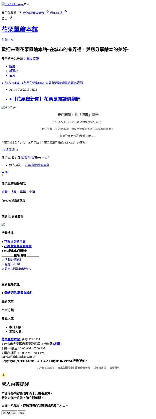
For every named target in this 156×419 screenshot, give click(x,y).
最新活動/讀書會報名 (18, 292)
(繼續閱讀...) (10, 149)
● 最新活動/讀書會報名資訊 (64, 83)
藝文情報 (33, 58)
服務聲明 (114, 367)
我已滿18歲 (9, 413)
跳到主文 (8, 40)
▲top (5, 171)
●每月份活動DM (33, 83)
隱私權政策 (100, 367)
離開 (21, 413)
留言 (34, 157)
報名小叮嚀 (12, 264)
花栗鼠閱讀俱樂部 (37, 165)
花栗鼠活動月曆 (14, 241)
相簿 (12, 66)
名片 (12, 75)
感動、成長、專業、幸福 (18, 192)
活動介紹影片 (14, 259)
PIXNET (49, 367)
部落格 (13, 70)
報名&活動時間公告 (18, 269)
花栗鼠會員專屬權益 (18, 246)
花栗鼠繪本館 (20, 29)
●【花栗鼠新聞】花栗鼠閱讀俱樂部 (44, 99)
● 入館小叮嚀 (11, 83)
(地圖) (57, 343)
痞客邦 (25, 157)
